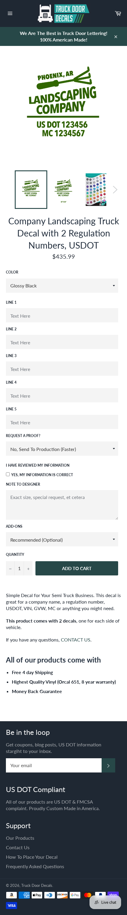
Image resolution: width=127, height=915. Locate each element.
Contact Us (18, 847)
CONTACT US (75, 639)
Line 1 (11, 302)
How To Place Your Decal (32, 857)
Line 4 (11, 382)
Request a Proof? (23, 435)
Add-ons (14, 526)
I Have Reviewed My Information (37, 465)
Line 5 (11, 409)
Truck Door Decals (36, 885)
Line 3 (11, 355)
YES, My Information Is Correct (42, 475)
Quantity (15, 554)
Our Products (20, 838)
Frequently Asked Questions (35, 866)
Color (12, 272)
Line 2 (11, 329)
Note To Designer (23, 484)
